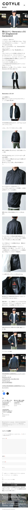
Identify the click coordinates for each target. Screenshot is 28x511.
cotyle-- (13, 422)
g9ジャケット (13, 424)
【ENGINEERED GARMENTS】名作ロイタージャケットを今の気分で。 (7, 411)
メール (4, 461)
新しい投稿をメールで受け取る (8, 483)
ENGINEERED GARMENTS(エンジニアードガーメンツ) (14, 423)
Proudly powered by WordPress (8, 509)
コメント (4, 438)
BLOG (4, 7)
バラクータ (5, 426)
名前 (3, 456)
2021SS (18, 422)
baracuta (21, 423)
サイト (3, 467)
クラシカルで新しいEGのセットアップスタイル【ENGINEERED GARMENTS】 (7, 402)
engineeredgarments (6, 424)
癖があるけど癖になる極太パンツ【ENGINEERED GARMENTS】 (19, 402)
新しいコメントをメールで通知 (8, 479)
